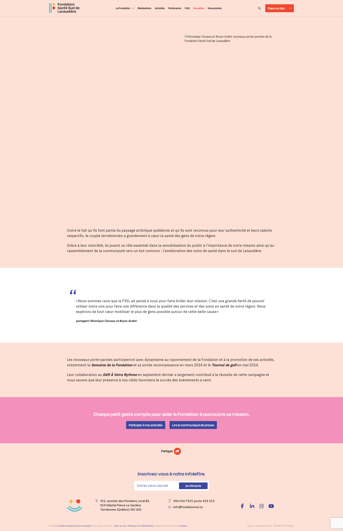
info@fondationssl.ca (188, 507)
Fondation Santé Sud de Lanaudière (74, 525)
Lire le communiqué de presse (193, 425)
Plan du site (120, 525)
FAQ (187, 8)
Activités (160, 8)
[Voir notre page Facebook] (243, 506)
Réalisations (144, 8)
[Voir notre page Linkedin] (252, 506)
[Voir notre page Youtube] (271, 506)
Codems (183, 525)
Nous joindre (215, 8)
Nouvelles (198, 8)
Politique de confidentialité (140, 525)
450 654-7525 (183, 501)
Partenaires (174, 8)
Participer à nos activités (146, 425)
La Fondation (123, 8)
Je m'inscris (193, 486)
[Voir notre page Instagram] (262, 506)
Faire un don (276, 8)
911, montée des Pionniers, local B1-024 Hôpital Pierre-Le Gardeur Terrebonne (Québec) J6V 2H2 (125, 505)
